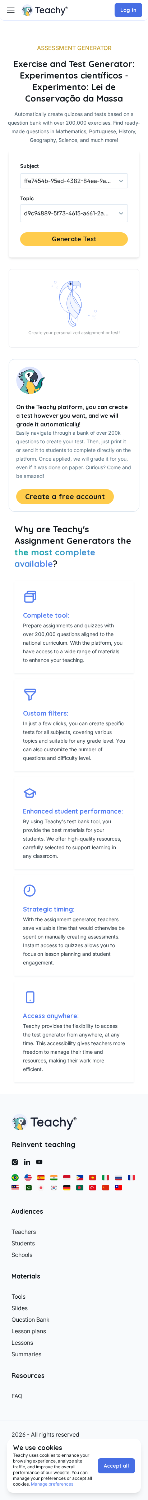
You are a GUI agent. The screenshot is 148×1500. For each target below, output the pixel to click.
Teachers (23, 1231)
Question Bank (30, 1319)
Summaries (26, 1354)
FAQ (16, 1396)
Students (23, 1243)
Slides (19, 1308)
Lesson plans (28, 1331)
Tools (18, 1296)
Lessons (22, 1342)
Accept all (116, 1466)
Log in (128, 10)
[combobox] (25, 213)
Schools (21, 1254)
